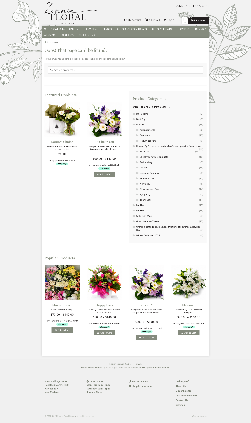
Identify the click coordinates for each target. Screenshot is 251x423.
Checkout (154, 20)
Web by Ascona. (199, 416)
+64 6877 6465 (140, 381)
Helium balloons (148, 140)
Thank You (145, 199)
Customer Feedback (187, 395)
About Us (50, 34)
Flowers (90, 28)
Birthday (144, 151)
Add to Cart (106, 174)
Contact (184, 28)
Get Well (144, 167)
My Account (134, 20)
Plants (107, 28)
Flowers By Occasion (64, 28)
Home (44, 28)
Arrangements (147, 129)
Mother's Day (147, 178)
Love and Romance (149, 172)
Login (171, 20)
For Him (140, 210)
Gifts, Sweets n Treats (132, 28)
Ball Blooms (87, 34)
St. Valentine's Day (149, 189)
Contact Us (182, 400)
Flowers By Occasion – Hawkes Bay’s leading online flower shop (168, 146)
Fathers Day (146, 162)
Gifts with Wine (162, 28)
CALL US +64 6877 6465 (192, 6)
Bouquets (145, 135)
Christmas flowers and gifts (154, 156)
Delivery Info (183, 381)
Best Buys (67, 34)
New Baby (145, 183)
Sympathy (145, 194)
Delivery (201, 28)
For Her (140, 205)
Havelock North (53, 384)
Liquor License (183, 390)
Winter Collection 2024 (148, 235)
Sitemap (180, 404)
